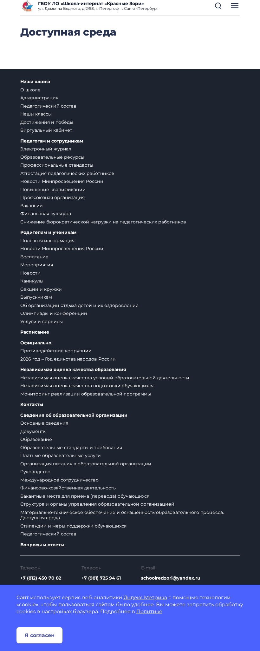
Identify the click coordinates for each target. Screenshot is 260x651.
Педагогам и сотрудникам (51, 141)
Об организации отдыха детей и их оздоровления (79, 305)
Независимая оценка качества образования (73, 369)
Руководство (35, 472)
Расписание (34, 332)
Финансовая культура (45, 213)
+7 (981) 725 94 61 (101, 578)
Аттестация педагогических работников (67, 173)
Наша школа (35, 81)
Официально (35, 343)
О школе (30, 90)
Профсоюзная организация (52, 197)
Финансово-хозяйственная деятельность (68, 488)
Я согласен (40, 635)
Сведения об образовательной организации (73, 415)
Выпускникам (36, 297)
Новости (30, 273)
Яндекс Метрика (145, 598)
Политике (149, 611)
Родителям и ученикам (48, 232)
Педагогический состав (48, 106)
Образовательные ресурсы (52, 157)
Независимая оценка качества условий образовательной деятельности (104, 378)
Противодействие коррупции (56, 351)
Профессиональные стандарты (56, 165)
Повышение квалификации (53, 189)
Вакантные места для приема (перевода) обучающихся (84, 496)
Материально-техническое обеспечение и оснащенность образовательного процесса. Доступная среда (122, 515)
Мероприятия (36, 265)
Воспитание (34, 257)
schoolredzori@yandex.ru (170, 578)
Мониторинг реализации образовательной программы (85, 394)
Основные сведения (44, 423)
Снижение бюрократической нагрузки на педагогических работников (103, 222)
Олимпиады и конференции (53, 313)
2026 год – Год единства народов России (68, 359)
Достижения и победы (46, 122)
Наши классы (36, 114)
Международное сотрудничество (59, 480)
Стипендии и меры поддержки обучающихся (73, 526)
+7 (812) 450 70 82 (40, 578)
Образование (36, 439)
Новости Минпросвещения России (61, 181)
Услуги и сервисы (41, 321)
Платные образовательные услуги (60, 455)
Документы (33, 431)
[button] (218, 6)
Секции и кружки (41, 289)
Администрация (39, 98)
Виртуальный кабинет (46, 130)
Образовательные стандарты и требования (71, 447)
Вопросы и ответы (42, 545)
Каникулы (31, 281)
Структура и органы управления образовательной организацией (97, 504)
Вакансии (31, 206)
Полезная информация (47, 240)
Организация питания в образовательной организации (85, 464)
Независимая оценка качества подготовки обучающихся (86, 386)
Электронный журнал (45, 149)
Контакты (31, 404)
